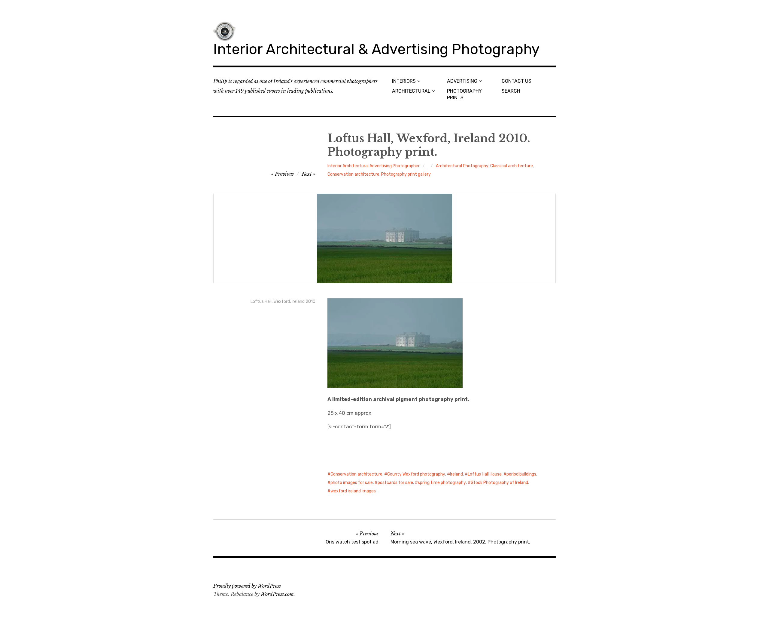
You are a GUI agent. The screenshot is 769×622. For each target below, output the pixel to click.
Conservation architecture (353, 174)
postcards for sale (395, 482)
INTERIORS (404, 81)
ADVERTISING (462, 81)
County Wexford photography (416, 474)
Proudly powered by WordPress (247, 586)
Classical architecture (511, 165)
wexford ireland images (353, 491)
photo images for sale (351, 482)
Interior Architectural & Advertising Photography (376, 49)
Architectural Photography (462, 165)
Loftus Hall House (485, 474)
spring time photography (442, 482)
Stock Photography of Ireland (499, 482)
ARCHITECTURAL (411, 91)
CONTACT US (516, 81)
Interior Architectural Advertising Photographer (373, 165)
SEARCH (511, 91)
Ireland (456, 474)
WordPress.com (277, 594)
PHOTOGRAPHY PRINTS (464, 94)
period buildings (521, 474)
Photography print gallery (406, 174)
